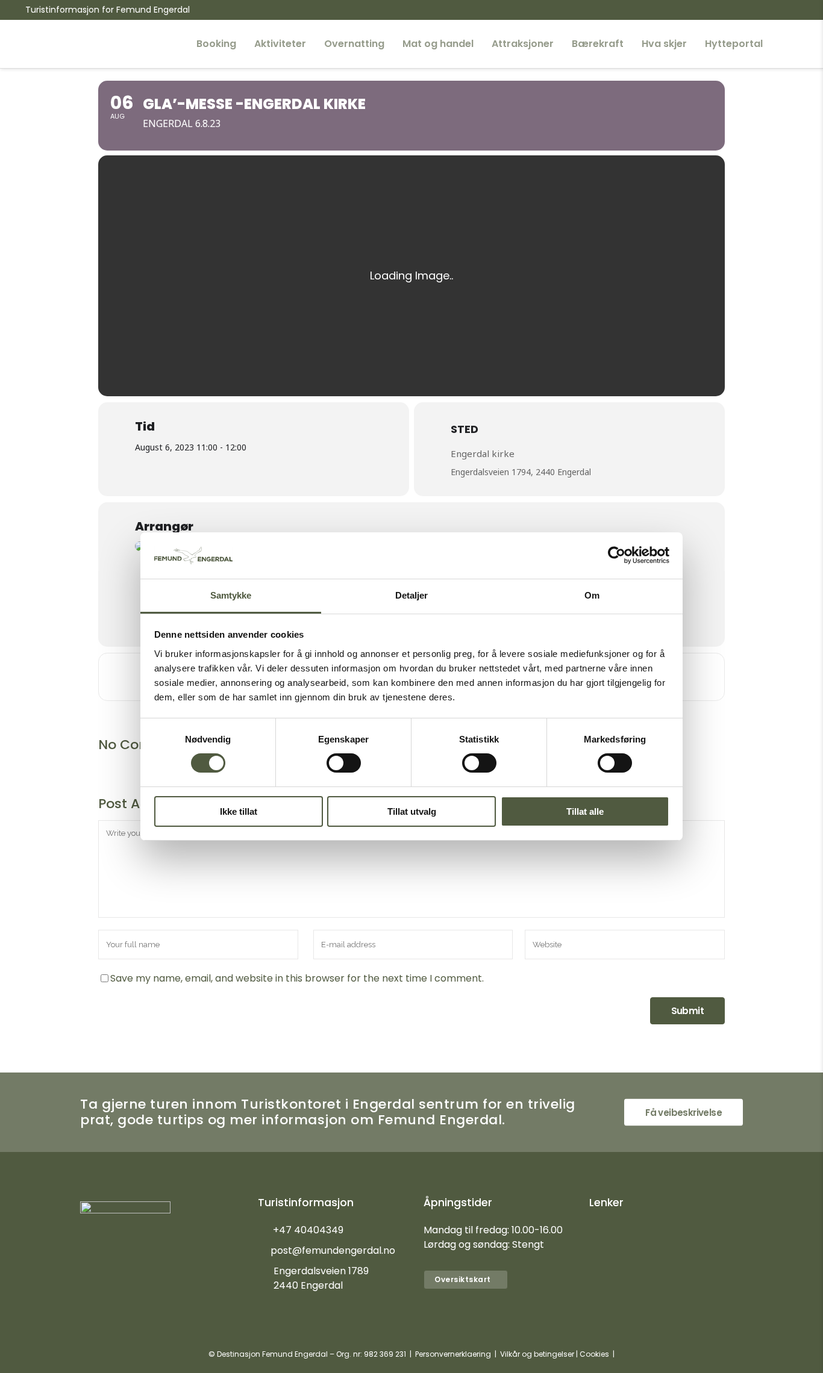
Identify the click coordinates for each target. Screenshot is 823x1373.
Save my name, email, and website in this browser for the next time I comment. (297, 978)
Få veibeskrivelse (683, 1112)
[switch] (344, 763)
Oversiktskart (462, 1279)
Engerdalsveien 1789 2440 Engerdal (321, 1278)
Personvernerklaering (453, 1354)
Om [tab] (591, 595)
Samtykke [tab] (231, 595)
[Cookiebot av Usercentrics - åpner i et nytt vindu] (616, 555)
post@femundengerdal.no (333, 1250)
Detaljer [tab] (411, 595)
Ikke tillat (238, 811)
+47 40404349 (308, 1230)
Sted (464, 429)
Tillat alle (585, 811)
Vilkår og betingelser (537, 1354)
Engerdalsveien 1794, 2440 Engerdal (521, 472)
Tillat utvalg (411, 811)
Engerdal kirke (483, 453)
